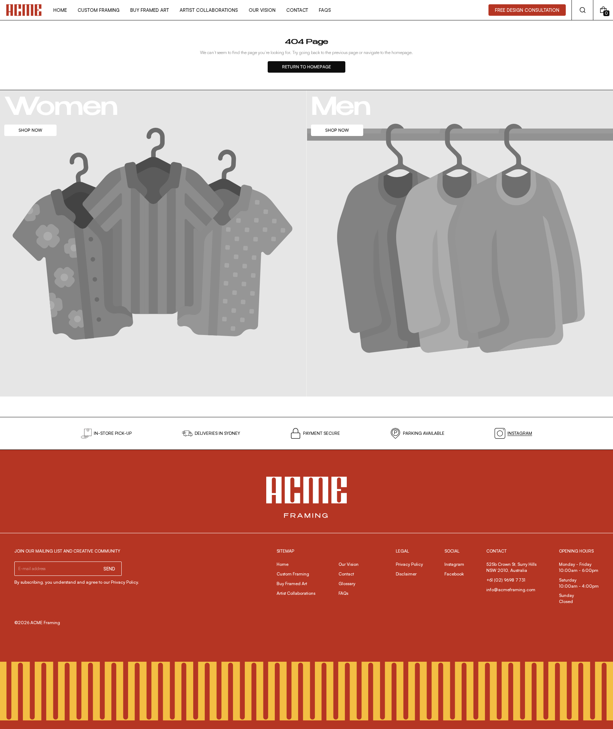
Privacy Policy (409, 564)
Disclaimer (406, 574)
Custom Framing (293, 574)
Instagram (454, 564)
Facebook (454, 574)
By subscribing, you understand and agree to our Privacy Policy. (76, 582)
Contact (346, 574)
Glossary (347, 583)
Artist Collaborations (296, 593)
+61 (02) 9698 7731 (505, 580)
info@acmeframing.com (510, 589)
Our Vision (349, 564)
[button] (582, 10)
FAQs (343, 593)
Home (282, 564)
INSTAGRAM (519, 433)
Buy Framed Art (292, 583)
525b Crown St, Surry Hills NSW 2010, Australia (511, 567)
